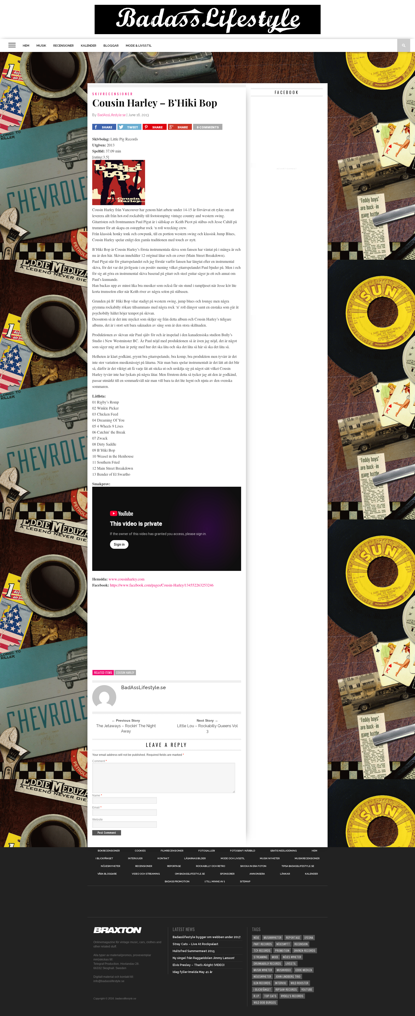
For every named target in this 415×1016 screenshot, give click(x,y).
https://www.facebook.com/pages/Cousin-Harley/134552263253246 (162, 584)
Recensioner (63, 45)
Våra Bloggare (107, 874)
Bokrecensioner (109, 851)
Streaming (260, 957)
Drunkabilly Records (267, 963)
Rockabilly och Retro (210, 866)
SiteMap (245, 881)
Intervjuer (135, 858)
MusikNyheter (272, 937)
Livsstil (291, 963)
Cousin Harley (125, 672)
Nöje (256, 937)
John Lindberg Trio (288, 976)
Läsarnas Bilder (195, 858)
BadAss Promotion (177, 881)
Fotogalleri (206, 851)
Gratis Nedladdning (283, 851)
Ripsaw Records (286, 989)
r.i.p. (257, 996)
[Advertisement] (207, 67)
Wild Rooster (299, 983)
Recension (301, 944)
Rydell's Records (292, 996)
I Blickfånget (262, 989)
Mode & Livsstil (139, 45)
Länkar (285, 874)
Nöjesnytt (283, 944)
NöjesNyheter (262, 976)
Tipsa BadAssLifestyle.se (297, 866)
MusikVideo (284, 970)
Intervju (280, 983)
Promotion (282, 950)
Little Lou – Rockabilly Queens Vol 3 (207, 728)
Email (97, 807)
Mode (275, 957)
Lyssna (309, 937)
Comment (99, 761)
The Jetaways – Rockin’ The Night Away (126, 728)
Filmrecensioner (172, 851)
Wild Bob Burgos (265, 1002)
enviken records (304, 950)
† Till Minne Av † (215, 881)
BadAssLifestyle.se (112, 115)
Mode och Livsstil (233, 858)
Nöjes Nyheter (292, 957)
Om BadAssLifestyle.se (190, 874)
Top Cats (270, 996)
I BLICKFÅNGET (104, 858)
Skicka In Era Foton (253, 866)
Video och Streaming (146, 874)
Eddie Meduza (303, 970)
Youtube (306, 989)
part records (263, 944)
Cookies (140, 851)
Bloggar (111, 45)
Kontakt (163, 858)
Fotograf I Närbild (242, 851)
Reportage (174, 866)
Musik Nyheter (270, 858)
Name (97, 795)
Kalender (88, 45)
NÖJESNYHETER (110, 866)
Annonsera (257, 874)
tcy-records (262, 950)
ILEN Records (262, 983)
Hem (26, 45)
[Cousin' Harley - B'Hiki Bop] (118, 203)
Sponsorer (227, 874)
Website (97, 819)
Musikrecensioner (307, 858)
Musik (41, 45)
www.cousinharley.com (126, 578)
